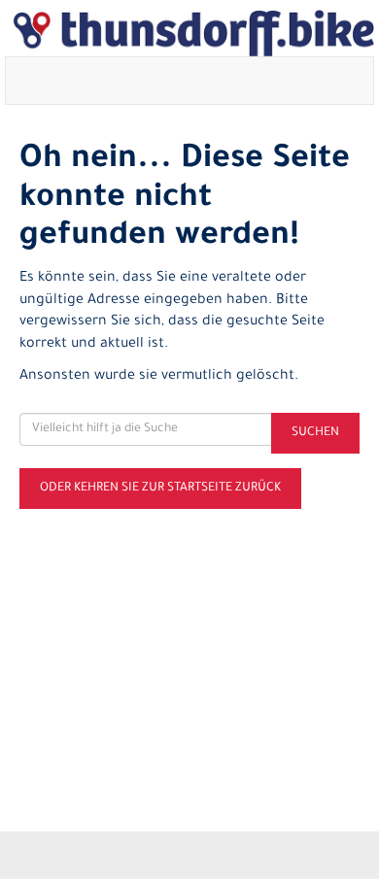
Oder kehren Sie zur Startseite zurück (160, 488)
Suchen (315, 433)
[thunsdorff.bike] (193, 33)
